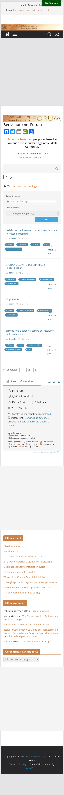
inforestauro (9, 624)
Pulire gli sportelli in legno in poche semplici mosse (30, 582)
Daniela (12, 238)
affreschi (36, 244)
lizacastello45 (45, 413)
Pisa (21, 345)
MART (11, 273)
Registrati (25, 139)
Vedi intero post (50, 250)
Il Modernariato (11, 546)
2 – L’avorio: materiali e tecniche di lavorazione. (28, 561)
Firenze (10, 244)
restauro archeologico (14, 249)
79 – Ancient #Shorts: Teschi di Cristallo (24, 577)
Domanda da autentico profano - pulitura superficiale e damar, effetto (28, 421)
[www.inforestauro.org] (32, 26)
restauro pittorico (47, 279)
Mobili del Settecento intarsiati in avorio (24, 566)
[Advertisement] (32, 72)
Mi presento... (13, 299)
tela (47, 244)
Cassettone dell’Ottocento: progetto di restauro (27, 587)
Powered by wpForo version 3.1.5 (46, 452)
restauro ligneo (12, 283)
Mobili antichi (10, 551)
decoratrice (23, 244)
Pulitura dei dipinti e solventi (35, 624)
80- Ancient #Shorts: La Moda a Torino (23, 556)
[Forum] (6, 177)
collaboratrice (12, 315)
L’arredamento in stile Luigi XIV (19, 571)
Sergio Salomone (40, 610)
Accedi (11, 139)
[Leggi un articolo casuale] (57, 34)
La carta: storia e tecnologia (37, 641)
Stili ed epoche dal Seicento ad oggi (21, 592)
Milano (10, 310)
